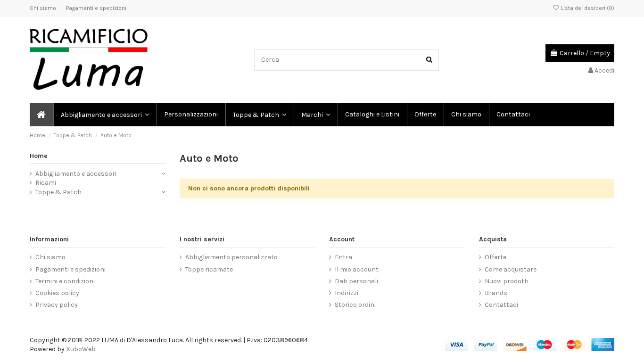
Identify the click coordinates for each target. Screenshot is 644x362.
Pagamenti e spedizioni (96, 8)
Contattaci (501, 305)
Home (39, 156)
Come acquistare (511, 269)
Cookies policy (57, 293)
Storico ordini (355, 305)
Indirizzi (346, 293)
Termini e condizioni (65, 281)
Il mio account (357, 269)
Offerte (495, 257)
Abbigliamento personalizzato (231, 257)
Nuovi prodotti (506, 281)
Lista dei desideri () (587, 8)
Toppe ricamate (209, 269)
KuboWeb (81, 349)
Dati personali (356, 281)
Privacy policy (56, 305)
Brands (496, 293)
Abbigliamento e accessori (75, 174)
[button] (315, 114)
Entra (343, 257)
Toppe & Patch (58, 192)
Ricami (45, 183)
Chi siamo (44, 8)
